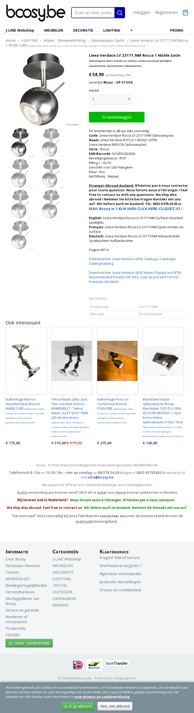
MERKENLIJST (18, 578)
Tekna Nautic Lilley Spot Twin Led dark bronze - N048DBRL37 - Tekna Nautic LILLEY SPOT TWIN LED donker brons (70, 417)
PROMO (176, 30)
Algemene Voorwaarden (120, 573)
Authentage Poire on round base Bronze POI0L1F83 (116, 410)
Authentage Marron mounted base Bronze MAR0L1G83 (25, 410)
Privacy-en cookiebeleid (120, 589)
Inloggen (141, 12)
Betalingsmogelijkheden (26, 585)
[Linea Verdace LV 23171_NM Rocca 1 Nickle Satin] (42, 89)
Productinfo (16, 628)
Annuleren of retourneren (16, 619)
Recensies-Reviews (23, 565)
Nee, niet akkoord (115, 706)
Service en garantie (22, 610)
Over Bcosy (16, 558)
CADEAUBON (64, 598)
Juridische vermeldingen (120, 581)
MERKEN (60, 604)
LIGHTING (111, 30)
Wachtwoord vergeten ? (121, 565)
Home (11, 40)
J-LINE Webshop (20, 30)
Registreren (166, 12)
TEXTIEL (60, 585)
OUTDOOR (62, 591)
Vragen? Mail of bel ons (120, 557)
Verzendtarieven (20, 591)
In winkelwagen (117, 117)
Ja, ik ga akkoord (77, 706)
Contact (12, 572)
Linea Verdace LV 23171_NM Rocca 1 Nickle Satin (97, 43)
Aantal (94, 90)
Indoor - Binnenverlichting (64, 40)
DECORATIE (83, 30)
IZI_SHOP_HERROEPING (29, 643)
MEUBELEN (53, 30)
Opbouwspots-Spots (108, 40)
